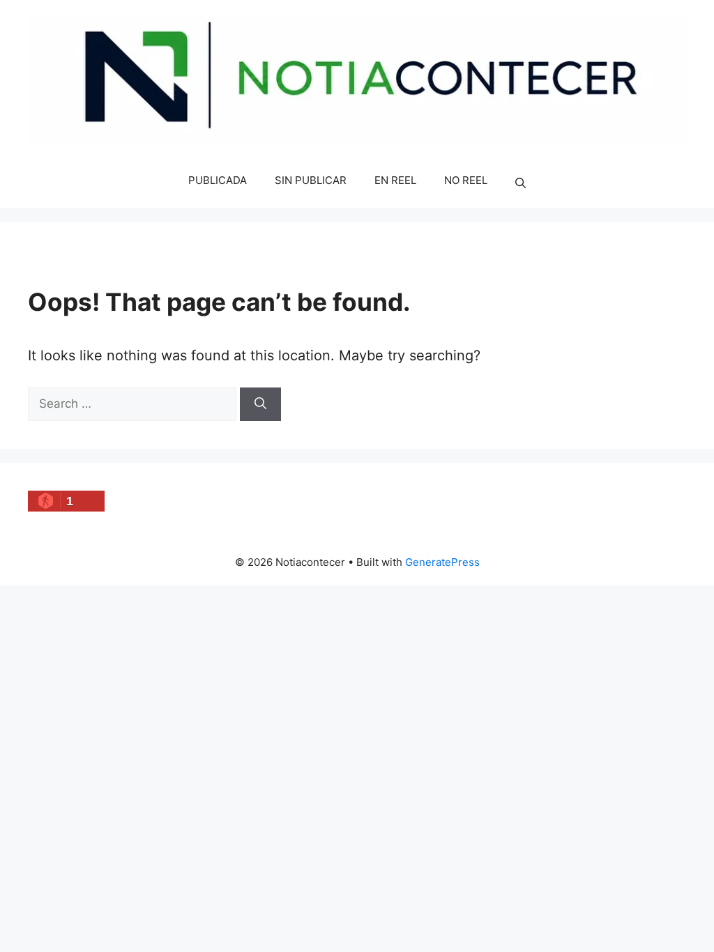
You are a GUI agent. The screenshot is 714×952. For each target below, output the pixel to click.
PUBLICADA (217, 180)
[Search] (260, 404)
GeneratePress (442, 562)
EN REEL (395, 180)
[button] (520, 183)
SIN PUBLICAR (311, 180)
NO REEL (465, 180)
